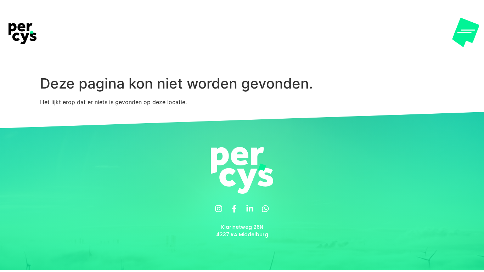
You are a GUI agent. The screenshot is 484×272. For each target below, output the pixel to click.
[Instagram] (218, 208)
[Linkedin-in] (250, 208)
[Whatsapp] (265, 208)
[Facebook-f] (234, 208)
